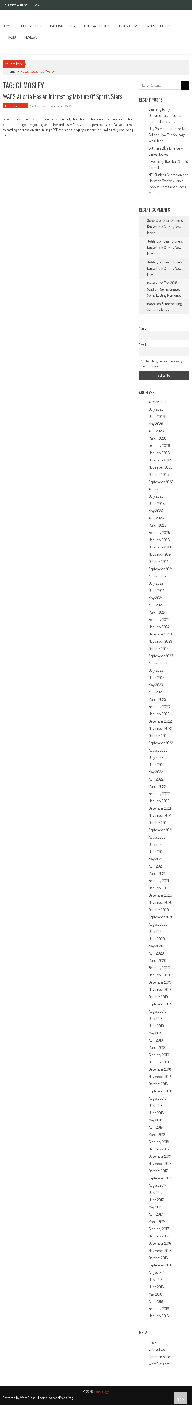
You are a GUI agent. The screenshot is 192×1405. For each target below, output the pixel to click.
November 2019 (160, 989)
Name (142, 328)
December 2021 (160, 808)
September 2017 (160, 1178)
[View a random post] (182, 48)
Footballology (96, 26)
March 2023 (157, 699)
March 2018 (157, 1134)
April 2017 (156, 1214)
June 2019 (156, 1025)
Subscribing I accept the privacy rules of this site (160, 363)
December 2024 (160, 547)
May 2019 (155, 1033)
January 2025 (159, 539)
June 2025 (157, 503)
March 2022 (157, 786)
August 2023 (158, 663)
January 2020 (159, 975)
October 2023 (159, 648)
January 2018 (159, 1149)
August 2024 (158, 576)
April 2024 (156, 605)
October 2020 (159, 909)
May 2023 (156, 684)
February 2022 (159, 793)
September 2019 (160, 1004)
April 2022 (156, 779)
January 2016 (159, 1316)
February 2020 (159, 967)
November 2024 (160, 554)
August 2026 (158, 402)
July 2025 (156, 496)
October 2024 (158, 561)
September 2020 (161, 917)
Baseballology (63, 26)
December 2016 (160, 1243)
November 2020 (160, 902)
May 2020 (156, 946)
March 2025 (157, 525)
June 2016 (156, 1287)
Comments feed (160, 1356)
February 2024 (159, 619)
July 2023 (156, 670)
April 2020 (156, 953)
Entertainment (15, 106)
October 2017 (158, 1170)
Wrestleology (158, 26)
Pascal (151, 304)
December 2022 (160, 721)
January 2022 (159, 801)
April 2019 (156, 1040)
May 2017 (155, 1207)
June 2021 (156, 851)
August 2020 (158, 924)
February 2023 (159, 706)
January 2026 (159, 452)
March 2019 (157, 1047)
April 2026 (156, 431)
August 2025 (158, 489)
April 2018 (156, 1127)
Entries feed (157, 1349)
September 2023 (161, 655)
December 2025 (160, 460)
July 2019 (156, 1018)
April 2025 (156, 518)
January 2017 (159, 1236)
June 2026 (157, 416)
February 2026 (159, 445)
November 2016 (160, 1250)
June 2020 (157, 938)
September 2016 (160, 1265)
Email (142, 345)
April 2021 (156, 866)
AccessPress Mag (61, 1397)
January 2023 (159, 714)
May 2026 (156, 423)
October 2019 (158, 996)
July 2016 (156, 1279)
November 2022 (160, 728)
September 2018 (160, 1091)
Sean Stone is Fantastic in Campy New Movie (165, 226)
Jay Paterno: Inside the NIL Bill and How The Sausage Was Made (168, 134)
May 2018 (155, 1120)
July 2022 (156, 757)
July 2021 (155, 844)
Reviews (31, 37)
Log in (153, 1342)
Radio (11, 37)
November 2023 (160, 641)
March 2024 (157, 612)
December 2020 (160, 895)
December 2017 (160, 1156)
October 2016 (158, 1257)
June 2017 (156, 1199)
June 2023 (157, 677)
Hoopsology (128, 26)
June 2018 (156, 1112)
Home (7, 26)
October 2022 (159, 735)
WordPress (28, 1397)
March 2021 (157, 873)
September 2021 (160, 830)
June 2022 (157, 764)
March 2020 (157, 960)
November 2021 (160, 815)
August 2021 (157, 837)
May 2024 (155, 597)
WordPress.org (159, 1363)
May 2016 (155, 1294)
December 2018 (160, 1069)
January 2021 (159, 888)
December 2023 (160, 634)
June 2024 (156, 590)
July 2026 (156, 409)
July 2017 (155, 1192)
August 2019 (157, 1011)
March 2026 (157, 438)
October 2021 (158, 822)
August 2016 (157, 1272)
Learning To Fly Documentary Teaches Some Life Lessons (165, 115)
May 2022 (156, 772)
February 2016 (159, 1308)
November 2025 (160, 467)
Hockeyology (31, 26)
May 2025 (156, 510)
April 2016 (156, 1301)
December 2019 (160, 982)
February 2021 (159, 880)
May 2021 (155, 859)
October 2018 (158, 1083)
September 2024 (161, 568)
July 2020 (156, 931)
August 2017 (157, 1185)
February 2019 (159, 1054)
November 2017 (160, 1163)
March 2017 (157, 1221)
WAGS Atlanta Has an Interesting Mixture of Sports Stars (62, 96)
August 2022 (158, 750)
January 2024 (159, 626)
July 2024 (156, 583)
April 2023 (156, 692)
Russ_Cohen (40, 106)
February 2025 (159, 532)
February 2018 (159, 1141)
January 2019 (159, 1062)
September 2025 (161, 481)
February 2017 (159, 1228)
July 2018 (156, 1105)
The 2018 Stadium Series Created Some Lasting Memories (164, 289)
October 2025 (159, 474)
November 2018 (160, 1076)
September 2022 (161, 743)
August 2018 (157, 1098)
